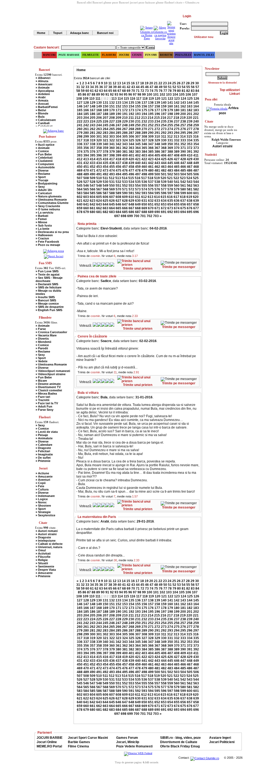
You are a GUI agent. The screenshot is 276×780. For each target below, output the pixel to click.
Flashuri (109, 54)
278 (196, 129)
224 (92, 121)
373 (196, 148)
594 (151, 193)
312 (170, 136)
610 (131, 197)
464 (170, 167)
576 (157, 189)
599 (183, 193)
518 (150, 178)
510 (99, 178)
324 (125, 140)
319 (92, 140)
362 (125, 148)
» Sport (41, 177)
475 (118, 170)
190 (118, 114)
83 (193, 91)
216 (163, 118)
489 (86, 174)
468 (196, 167)
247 (118, 125)
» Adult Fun (44, 406)
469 (79, 170)
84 (197, 91)
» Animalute (44, 438)
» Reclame (43, 173)
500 (157, 174)
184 (79, 114)
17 (137, 83)
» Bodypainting (46, 183)
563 (196, 185)
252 (151, 125)
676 (189, 208)
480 (151, 170)
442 (151, 163)
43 (133, 87)
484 (177, 170)
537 (151, 182)
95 (125, 94)
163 (189, 106)
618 (183, 197)
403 (144, 155)
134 (125, 103)
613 (150, 197)
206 (99, 118)
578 (170, 189)
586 (99, 193)
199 (177, 114)
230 (131, 121)
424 (157, 159)
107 (195, 94)
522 (176, 178)
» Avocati (42, 103)
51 (170, 87)
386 (157, 152)
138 (151, 103)
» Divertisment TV (48, 387)
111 (98, 98)
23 (165, 83)
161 (177, 106)
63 (101, 91)
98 (139, 94)
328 (151, 140)
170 (112, 110)
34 (92, 87)
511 (105, 178)
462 (157, 167)
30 (197, 83)
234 (157, 121)
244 (99, 125)
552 (125, 185)
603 (86, 197)
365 (144, 148)
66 (115, 91)
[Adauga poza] (53, 250)
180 (177, 110)
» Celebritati (44, 157)
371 (183, 148)
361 (118, 148)
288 (138, 133)
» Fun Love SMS (47, 271)
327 (144, 140)
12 (114, 83)
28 (188, 83)
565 (86, 189)
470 (86, 170)
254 (164, 125)
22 (160, 83)
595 (157, 193)
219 (183, 118)
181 (183, 110)
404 (151, 155)
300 (92, 136)
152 (118, 106)
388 (170, 152)
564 (79, 189)
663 (105, 208)
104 (175, 94)
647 (125, 204)
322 (112, 140)
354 (196, 144)
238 (183, 121)
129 (92, 103)
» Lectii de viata (47, 431)
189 (112, 114)
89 (98, 94)
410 (189, 155)
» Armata (42, 100)
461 (151, 167)
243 (92, 125)
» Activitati (43, 553)
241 (79, 125)
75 (156, 91)
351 (177, 144)
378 (105, 152)
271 (151, 129)
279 (79, 133)
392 (196, 152)
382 (131, 152)
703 (156, 216)
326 (138, 140)
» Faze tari (43, 396)
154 (131, 106)
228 (118, 121)
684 (118, 212)
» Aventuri (43, 479)
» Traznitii (42, 400)
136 (138, 103)
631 (144, 201)
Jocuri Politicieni (221, 742)
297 (196, 133)
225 (99, 121)
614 (157, 197)
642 (92, 204)
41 (124, 87)
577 (164, 189)
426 (170, 159)
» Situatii (42, 563)
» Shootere (43, 505)
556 (151, 185)
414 (92, 159)
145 (196, 103)
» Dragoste (43, 448)
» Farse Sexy (44, 409)
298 (79, 136)
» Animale (43, 87)
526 (79, 182)
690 (157, 212)
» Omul (41, 550)
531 (112, 182)
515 (131, 178)
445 (170, 163)
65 (110, 91)
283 (105, 133)
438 (125, 163)
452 (92, 167)
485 (183, 170)
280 (86, 133)
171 (118, 110)
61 (92, 91)
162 (183, 106)
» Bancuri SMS (46, 300)
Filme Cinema (78, 746)
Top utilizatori (230, 90)
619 (189, 197)
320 (99, 140)
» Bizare (41, 380)
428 (183, 159)
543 (189, 182)
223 (86, 121)
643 (99, 204)
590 (125, 193)
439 (131, 163)
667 (131, 208)
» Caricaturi (44, 193)
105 (182, 94)
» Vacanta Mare (46, 335)
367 (157, 148)
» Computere (45, 164)
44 (138, 87)
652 (157, 204)
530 (105, 182)
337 (86, 144)
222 (79, 121)
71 (138, 91)
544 (196, 182)
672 (164, 208)
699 (130, 216)
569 (112, 189)
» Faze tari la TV (47, 403)
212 (137, 118)
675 (183, 208)
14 (124, 83)
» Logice (42, 499)
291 (157, 133)
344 (131, 144)
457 (125, 167)
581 (189, 189)
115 (126, 98)
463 (164, 167)
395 (92, 155)
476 (125, 170)
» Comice (42, 151)
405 (157, 155)
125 (190, 98)
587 (105, 193)
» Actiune (42, 473)
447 (183, 163)
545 (79, 185)
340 (105, 144)
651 (151, 204)
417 (112, 159)
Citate (137, 54)
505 (189, 174)
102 (162, 94)
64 (106, 91)
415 (99, 159)
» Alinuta (42, 81)
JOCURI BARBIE (50, 738)
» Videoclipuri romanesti (53, 370)
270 (144, 129)
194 (144, 114)
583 (79, 193)
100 (149, 94)
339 (99, 144)
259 (196, 125)
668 (138, 208)
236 (170, 121)
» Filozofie (43, 556)
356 (86, 148)
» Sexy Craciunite (48, 206)
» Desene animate (48, 383)
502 (170, 174)
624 (99, 201)
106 (188, 94)
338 (92, 144)
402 (138, 155)
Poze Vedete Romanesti (134, 746)
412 (79, 159)
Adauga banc (79, 32)
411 (196, 155)
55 (188, 87)
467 (189, 167)
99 (144, 94)
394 (86, 155)
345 (138, 144)
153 (125, 106)
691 (164, 212)
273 (164, 129)
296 (189, 133)
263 (99, 129)
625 (105, 201)
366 (151, 148)
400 (125, 155)
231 (138, 121)
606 (105, 197)
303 (112, 136)
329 (157, 140)
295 (183, 133)
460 (144, 167)
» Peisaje (42, 435)
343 (125, 144)
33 (87, 87)
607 (112, 197)
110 (92, 98)
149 (99, 106)
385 (151, 152)
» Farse (41, 328)
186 (92, 114)
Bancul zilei (204, 54)
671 (157, 208)
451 (86, 167)
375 (86, 152)
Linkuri (234, 94)
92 (112, 94)
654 (170, 204)
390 (183, 152)
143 (183, 103)
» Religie (42, 560)
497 (138, 174)
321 (105, 140)
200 (183, 114)
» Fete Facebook (47, 241)
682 (105, 212)
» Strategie (43, 512)
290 (151, 133)
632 (151, 201)
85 (80, 94)
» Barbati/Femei (47, 107)
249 (131, 125)
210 (125, 118)
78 (170, 91)
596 (164, 193)
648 (131, 204)
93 (116, 94)
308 (144, 136)
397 (105, 155)
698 (123, 216)
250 (138, 125)
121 (164, 98)
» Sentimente (45, 566)
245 (105, 125)
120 (157, 98)
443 (157, 163)
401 (131, 155)
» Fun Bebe (44, 154)
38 (110, 87)
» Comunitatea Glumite (52, 202)
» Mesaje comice (47, 303)
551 (118, 185)
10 (106, 83)
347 (151, 144)
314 (183, 136)
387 (164, 152)
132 (112, 103)
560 (177, 185)
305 (125, 136)
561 (183, 185)
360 (112, 148)
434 (99, 163)
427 (177, 159)
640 (79, 204)
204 (86, 118)
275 (177, 129)
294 (177, 133)
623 (92, 201)
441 (144, 163)
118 (145, 98)
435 (105, 163)
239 (189, 121)
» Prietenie (43, 460)
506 (196, 174)
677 (196, 208)
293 (170, 133)
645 (112, 204)
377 (99, 152)
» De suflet (43, 457)
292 (164, 133)
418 (118, 159)
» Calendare (44, 444)
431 (79, 163)
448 (189, 163)
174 (138, 110)
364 (138, 148)
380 (118, 152)
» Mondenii (43, 341)
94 (121, 94)
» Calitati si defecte (49, 543)
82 (188, 91)
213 (144, 118)
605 (99, 197)
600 (189, 193)
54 (183, 87)
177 (157, 110)
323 (118, 140)
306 (131, 136)
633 (157, 201)
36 (101, 87)
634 (164, 201)
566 (92, 189)
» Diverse (42, 170)
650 (144, 204)
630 (138, 201)
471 (92, 170)
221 (196, 118)
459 (138, 167)
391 (189, 152)
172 (125, 110)
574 (144, 189)
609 (125, 197)
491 (99, 174)
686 (131, 212)
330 (164, 140)
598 (177, 193)
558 (164, 185)
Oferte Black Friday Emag (180, 746)
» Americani (44, 84)
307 (138, 136)
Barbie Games (79, 742)
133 (118, 103)
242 (86, 125)
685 (125, 212)
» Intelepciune (46, 540)
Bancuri (49, 54)
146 (79, 106)
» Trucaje (42, 180)
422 (144, 159)
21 (156, 83)
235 (164, 121)
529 (99, 182)
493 (112, 174)
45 (142, 87)
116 (132, 98)
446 (177, 163)
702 (149, 216)
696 (196, 212)
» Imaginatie (44, 454)
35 (96, 87)
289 (144, 133)
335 (196, 140)
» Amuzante (44, 476)
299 (86, 136)
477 (131, 170)
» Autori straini (46, 534)
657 (189, 204)
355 (79, 148)
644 (105, 204)
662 (99, 208)
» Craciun (42, 238)
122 (170, 98)
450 (79, 167)
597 (170, 193)
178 (164, 110)
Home (41, 32)
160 (170, 106)
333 (183, 140)
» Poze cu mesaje (48, 244)
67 (119, 91)
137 (144, 103)
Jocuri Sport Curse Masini (88, 738)
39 (115, 87)
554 (138, 185)
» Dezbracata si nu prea (52, 232)
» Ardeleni (43, 94)
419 (125, 159)
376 (92, 152)
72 (142, 91)
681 (99, 212)
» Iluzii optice (45, 144)
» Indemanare (45, 495)
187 (99, 114)
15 (128, 83)
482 (164, 170)
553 (131, 185)
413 (86, 159)
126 (196, 98)
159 (164, 106)
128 (86, 103)
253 (157, 125)
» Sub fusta (44, 225)
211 (131, 118)
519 (157, 178)
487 (196, 170)
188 (105, 114)
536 (144, 182)
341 (112, 144)
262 (92, 129)
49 (161, 87)
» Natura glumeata (48, 196)
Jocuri (124, 54)
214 (150, 118)
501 (164, 174)
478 (138, 170)
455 (112, 167)
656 (183, 204)
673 (170, 208)
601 (196, 193)
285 (118, 133)
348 (157, 144)
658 (196, 204)
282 (99, 133)
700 (136, 216)
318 (86, 140)
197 (164, 114)
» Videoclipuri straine (50, 374)
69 (128, 91)
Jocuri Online (47, 742)
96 (130, 94)
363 (131, 148)
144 (189, 103)
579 (177, 189)
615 (163, 197)
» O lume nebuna (48, 209)
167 (92, 110)
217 (170, 118)
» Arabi (41, 97)
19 (147, 83)
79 (174, 91)
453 (99, 167)
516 (137, 178)
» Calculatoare (46, 119)
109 (85, 98)
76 (161, 91)
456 (118, 167)
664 (112, 208)
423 (151, 159)
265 (112, 129)
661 (92, 208)
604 (92, 197)
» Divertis (42, 338)
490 (92, 174)
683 (112, 212)
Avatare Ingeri (220, 738)
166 (86, 110)
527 (86, 182)
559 (170, 185)
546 (86, 185)
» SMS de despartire (50, 306)
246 (112, 125)
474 (112, 170)
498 (144, 174)
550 (112, 185)
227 (112, 121)
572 (131, 189)
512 (112, 178)
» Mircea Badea (46, 393)
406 (164, 155)
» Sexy (40, 186)
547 (92, 185)
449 (196, 163)
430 (196, 159)
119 (151, 98)
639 (196, 201)
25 (174, 83)
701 (143, 216)
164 (196, 106)
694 (183, 212)
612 (144, 197)
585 (92, 193)
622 (86, 201)
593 (144, 193)
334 (189, 140)
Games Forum (127, 738)
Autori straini (222, 146)
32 (83, 87)
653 (164, 204)
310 (157, 136)
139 (157, 103)
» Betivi (41, 110)
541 (177, 182)
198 (170, 114)
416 (105, 159)
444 (164, 163)
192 (131, 114)
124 (183, 98)
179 (170, 110)
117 (139, 98)
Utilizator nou (203, 37)
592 (138, 193)
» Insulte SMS (45, 297)
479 (144, 170)
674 (177, 208)
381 (125, 152)
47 (151, 87)
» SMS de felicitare (48, 287)
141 (170, 103)
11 (110, 83)
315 (189, 136)
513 (118, 178)
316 (196, 136)
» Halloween (44, 235)
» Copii (41, 483)
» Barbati (42, 215)
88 (93, 94)
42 (128, 87)
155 (138, 106)
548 (99, 185)
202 (196, 114)
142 (177, 103)
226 (105, 121)
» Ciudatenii (44, 160)
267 (125, 129)
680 (92, 212)
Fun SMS (151, 54)
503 (177, 174)
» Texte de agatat (48, 274)
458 (131, 167)
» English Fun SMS (49, 310)
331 (170, 140)
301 (99, 136)
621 (79, 201)
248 (125, 125)
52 (174, 87)
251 (144, 125)
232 (144, 121)
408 (177, 155)
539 (164, 182)
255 (170, 125)
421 (138, 159)
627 (118, 201)
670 (151, 208)
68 (124, 91)
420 (131, 159)
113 (114, 98)
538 (157, 182)
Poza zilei (183, 54)
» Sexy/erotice (45, 515)
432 (86, 163)
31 (78, 87)
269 (138, 129)
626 (112, 201)
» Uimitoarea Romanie (51, 199)
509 (92, 178)
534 (131, 182)
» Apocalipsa (45, 90)
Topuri (57, 32)
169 (105, 110)
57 (197, 87)
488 (79, 174)
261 (86, 129)
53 (179, 87)
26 (179, 83)
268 (131, 129)
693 (177, 212)
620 (196, 197)
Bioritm (166, 54)
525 (196, 178)
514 (124, 178)
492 (105, 174)
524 (189, 178)
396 (99, 155)
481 (157, 170)
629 (131, 201)
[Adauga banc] (53, 130)
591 (131, 193)
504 (183, 174)
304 (118, 136)
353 (189, 144)
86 (84, 94)
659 (79, 208)
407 (170, 155)
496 (131, 174)
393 (79, 155)
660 (86, 208)
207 (105, 118)
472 (99, 170)
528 (92, 182)
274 (170, 129)
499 (151, 174)
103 (169, 94)
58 (78, 91)
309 (151, 136)
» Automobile (45, 167)
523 (183, 178)
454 (105, 167)
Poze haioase (69, 54)
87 (89, 94)
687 (138, 212)
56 (193, 87)
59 (83, 91)
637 (183, 201)
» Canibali (43, 123)
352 (183, 144)
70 (133, 91)
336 (79, 144)
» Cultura (42, 489)
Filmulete (90, 54)
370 (177, 148)
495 (125, 174)
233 (151, 121)
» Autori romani (47, 530)
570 (118, 189)
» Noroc (41, 502)
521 (170, 178)
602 (79, 197)
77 (165, 91)
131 (105, 103)
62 (96, 91)
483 (170, 170)
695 (189, 212)
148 (92, 106)
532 (118, 182)
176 (151, 110)
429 (189, 159)
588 (112, 193)
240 (196, 121)
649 (138, 204)
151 (112, 106)
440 (138, 163)
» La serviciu (44, 212)
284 (112, 133)
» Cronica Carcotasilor (51, 332)
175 (144, 110)
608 (118, 197)
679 (86, 212)
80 (179, 91)
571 (125, 189)
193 (138, 114)
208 (112, 118)
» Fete (40, 486)
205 (92, 118)
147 (86, 106)
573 (138, 189)
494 (118, 174)
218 (176, 118)
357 (92, 148)
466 (183, 167)
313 (176, 136)
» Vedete (41, 361)
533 (125, 182)
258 (189, 125)
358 (99, 148)
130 (99, 103)
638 (189, 201)
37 (106, 87)
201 (189, 114)
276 (183, 129)
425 (164, 159)
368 (164, 148)
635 (170, 201)
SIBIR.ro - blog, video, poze (180, 738)
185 (86, 114)
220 (189, 118)
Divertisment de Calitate (178, 742)
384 (144, 152)
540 (170, 182)
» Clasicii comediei (49, 390)
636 (177, 201)
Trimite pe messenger (178, 267)
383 (138, 152)
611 (137, 197)
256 (177, 125)
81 (183, 91)
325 (131, 140)
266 (118, 129)
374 (79, 152)
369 (170, 148)
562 (189, 185)
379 (112, 152)
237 (177, 121)
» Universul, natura (49, 547)
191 (125, 114)
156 (144, 106)
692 (170, 212)
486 (189, 170)
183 (196, 110)
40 (119, 87)
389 (177, 152)
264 (105, 129)
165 (79, 110)
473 (105, 170)
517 (144, 178)
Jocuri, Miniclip (127, 742)
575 (151, 189)
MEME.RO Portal (49, 746)
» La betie (42, 228)
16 (133, 83)
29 (192, 83)
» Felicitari (43, 451)
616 (170, 197)
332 (177, 140)
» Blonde (42, 113)
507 (79, 178)
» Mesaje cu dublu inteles (48, 292)
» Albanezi (43, 77)
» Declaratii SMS (47, 284)
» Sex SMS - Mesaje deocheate (49, 279)
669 (144, 208)
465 (177, 167)
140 (164, 103)
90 (103, 94)
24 (169, 83)
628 (125, 201)
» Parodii (42, 348)
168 (99, 110)
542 (183, 182)
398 (112, 155)
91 (107, 94)
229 (125, 121)
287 (131, 133)
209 (118, 118)
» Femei (41, 219)
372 (189, 148)
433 (92, 163)
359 (105, 148)
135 (131, 103)
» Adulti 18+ (44, 189)
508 (86, 178)
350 (170, 144)
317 (79, 140)
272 (157, 129)
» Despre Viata (46, 569)
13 (119, 83)
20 (151, 83)
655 (177, 204)
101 (156, 94)
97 (135, 94)
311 (163, 136)
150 (105, 106)
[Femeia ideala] (216, 108)
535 (138, 182)
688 (144, 212)
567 (99, 189)
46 (147, 87)
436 (112, 163)
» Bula (40, 116)
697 (117, 216)
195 (151, 114)
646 (118, 204)
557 (157, 185)
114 (120, 98)
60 (87, 91)
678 (79, 212)
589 (118, 193)
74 (151, 91)
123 (177, 98)
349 (164, 144)
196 (157, 114)
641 (86, 204)
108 (79, 98)
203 (79, 118)
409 (183, 155)
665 (118, 208)
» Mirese (41, 222)
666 (125, 208)
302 (105, 136)
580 (183, 189)
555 (144, 185)
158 (157, 106)
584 (86, 193)
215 (157, 118)
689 (151, 212)
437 (118, 163)
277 (189, 129)
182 (189, 110)
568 (105, 189)
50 (165, 87)
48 (156, 87)
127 (79, 103)
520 (163, 178)
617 (176, 197)
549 (105, 185)
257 (183, 125)
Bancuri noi (105, 32)
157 (151, 106)
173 (131, 110)
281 (92, 133)
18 (142, 83)
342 (118, 144)
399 (118, 155)
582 (196, 189)
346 (144, 144)
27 (183, 83)
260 (79, 129)
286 (125, 133)
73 (147, 91)
